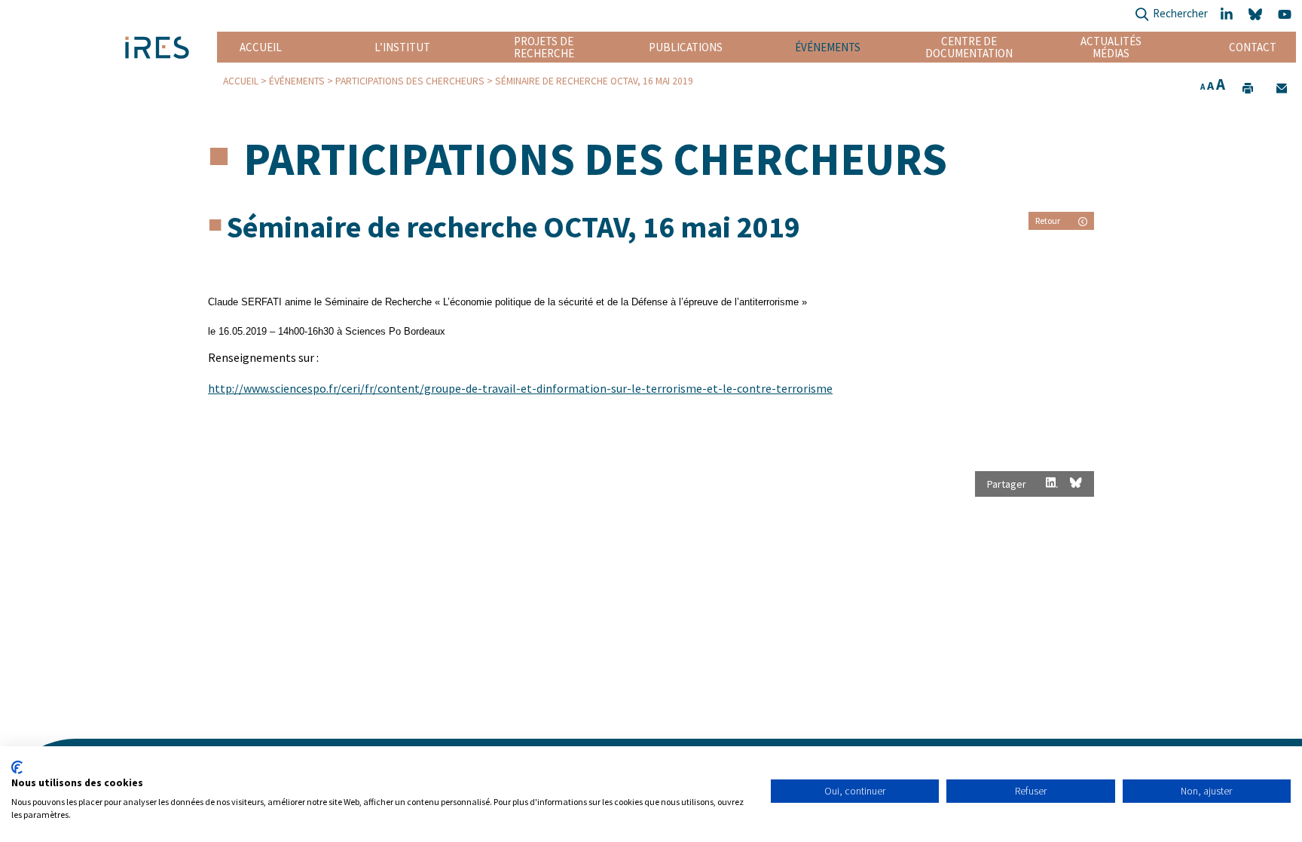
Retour (1047, 220)
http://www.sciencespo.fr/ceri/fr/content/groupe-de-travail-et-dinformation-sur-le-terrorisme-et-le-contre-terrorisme (520, 388)
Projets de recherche (544, 47)
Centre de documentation (969, 47)
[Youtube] (1287, 15)
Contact (1252, 47)
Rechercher (1180, 13)
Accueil (261, 47)
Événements (827, 47)
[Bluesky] (1258, 15)
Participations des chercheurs (409, 81)
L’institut (402, 47)
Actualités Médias (1111, 47)
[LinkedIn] (1228, 15)
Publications (686, 47)
